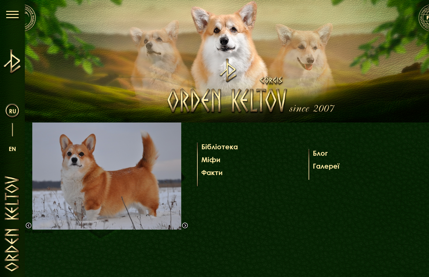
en (12, 148)
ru (12, 111)
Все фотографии (39, 231)
